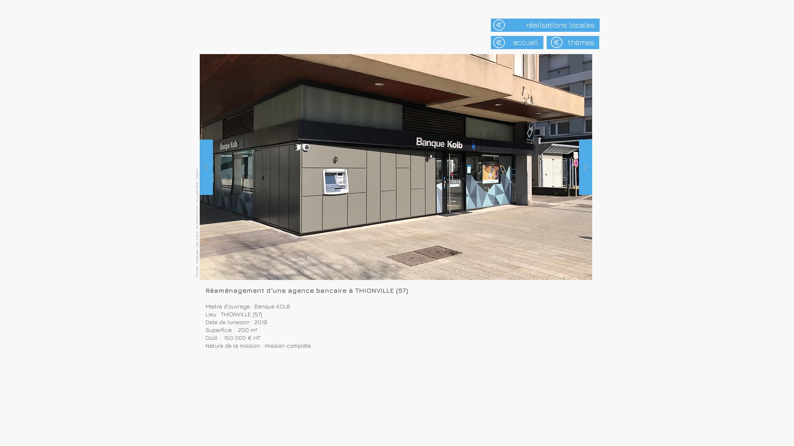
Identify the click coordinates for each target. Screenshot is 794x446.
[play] (570, 61)
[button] (396, 167)
